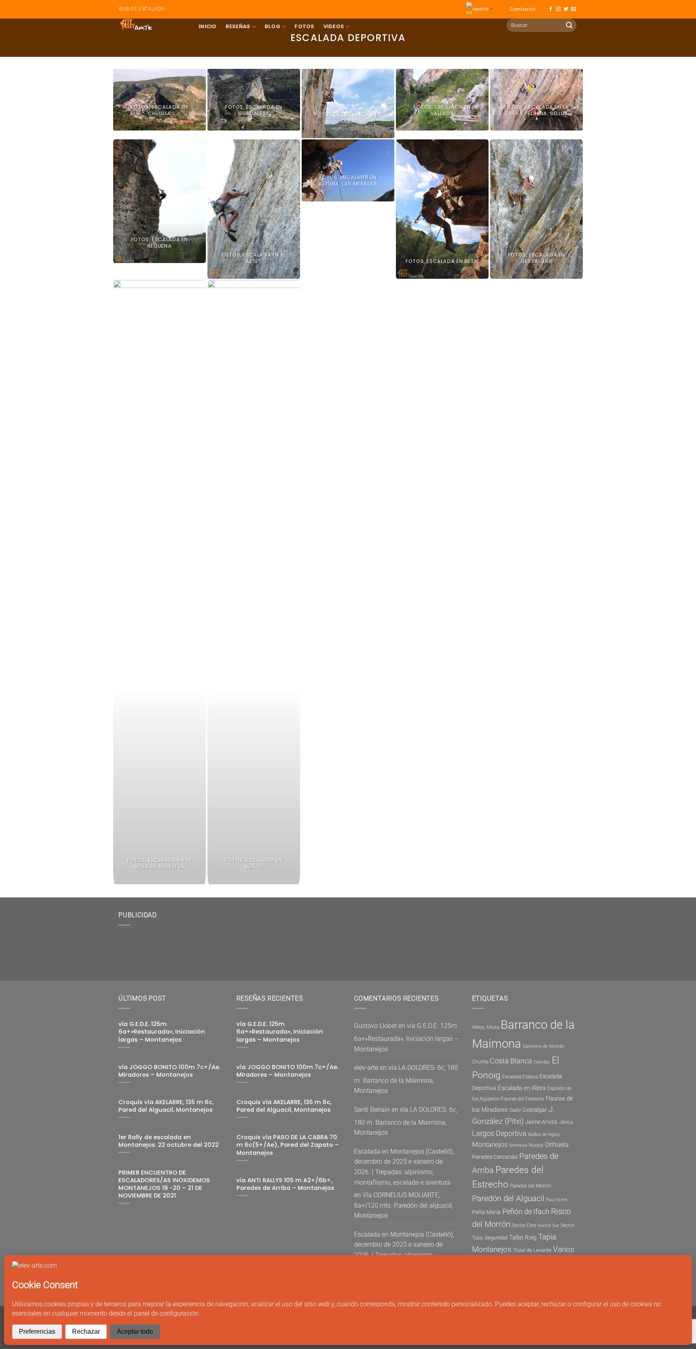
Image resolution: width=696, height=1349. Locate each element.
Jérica (566, 1122)
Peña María (486, 1212)
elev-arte (366, 1067)
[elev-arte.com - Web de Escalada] (152, 25)
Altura (492, 1027)
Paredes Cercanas (495, 1157)
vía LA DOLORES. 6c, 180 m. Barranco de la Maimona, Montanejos (406, 1079)
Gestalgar (534, 1110)
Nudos (536, 1145)
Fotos (304, 26)
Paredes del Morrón (530, 1186)
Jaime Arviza (541, 1122)
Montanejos (490, 1144)
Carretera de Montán (543, 1046)
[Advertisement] (287, 950)
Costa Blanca (511, 1061)
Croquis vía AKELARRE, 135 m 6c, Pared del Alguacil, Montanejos (165, 1106)
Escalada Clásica (520, 1077)
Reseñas (238, 26)
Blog (272, 26)
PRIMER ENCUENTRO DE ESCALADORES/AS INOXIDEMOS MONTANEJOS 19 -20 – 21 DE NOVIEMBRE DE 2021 (164, 1184)
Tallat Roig (522, 1237)
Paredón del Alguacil (508, 1198)
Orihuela (557, 1144)
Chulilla (480, 1062)
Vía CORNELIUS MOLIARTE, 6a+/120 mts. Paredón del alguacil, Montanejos (403, 1205)
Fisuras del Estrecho (522, 1099)
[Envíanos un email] (573, 9)
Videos (333, 26)
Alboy (478, 1027)
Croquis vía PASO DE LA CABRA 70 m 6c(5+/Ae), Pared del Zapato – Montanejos (287, 1144)
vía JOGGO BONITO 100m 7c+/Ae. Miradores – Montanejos (169, 1071)
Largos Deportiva (499, 1133)
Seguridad (496, 1238)
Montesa (518, 1145)
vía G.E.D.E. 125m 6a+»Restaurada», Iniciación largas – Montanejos (161, 1031)
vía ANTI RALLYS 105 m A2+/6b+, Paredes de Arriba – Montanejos (285, 1184)
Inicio (208, 26)
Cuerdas (542, 1062)
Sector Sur (548, 1225)
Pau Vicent (557, 1199)
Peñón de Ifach (525, 1211)
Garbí (515, 1110)
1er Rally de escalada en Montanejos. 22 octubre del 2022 (168, 1141)
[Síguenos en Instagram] (558, 9)
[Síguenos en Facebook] (550, 9)
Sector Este (524, 1225)
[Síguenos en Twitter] (565, 9)
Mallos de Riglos (544, 1134)
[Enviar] (569, 25)
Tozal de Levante (532, 1250)
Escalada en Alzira (522, 1088)
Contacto (523, 9)
